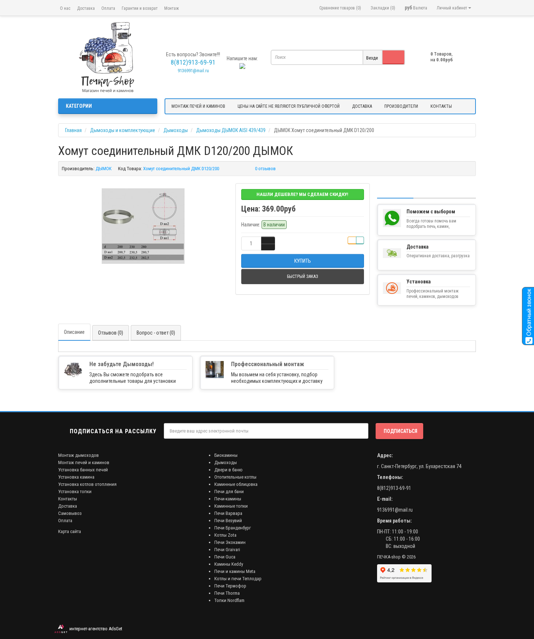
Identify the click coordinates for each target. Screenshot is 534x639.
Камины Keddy (228, 564)
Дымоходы (225, 462)
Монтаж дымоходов (78, 455)
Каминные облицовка (236, 484)
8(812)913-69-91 (394, 488)
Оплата (108, 8)
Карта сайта (69, 531)
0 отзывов (265, 168)
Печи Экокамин (230, 542)
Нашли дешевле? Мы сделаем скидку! (302, 194)
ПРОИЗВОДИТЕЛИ (401, 106)
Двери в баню (228, 469)
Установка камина (76, 477)
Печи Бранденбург (232, 528)
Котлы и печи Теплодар (238, 578)
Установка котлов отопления (87, 484)
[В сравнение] (360, 240)
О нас (65, 8)
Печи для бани (229, 491)
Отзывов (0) (110, 333)
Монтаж (171, 8)
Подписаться (400, 431)
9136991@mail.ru (193, 70)
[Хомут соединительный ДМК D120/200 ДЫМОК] (143, 226)
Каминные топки (231, 506)
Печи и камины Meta (234, 571)
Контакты (67, 498)
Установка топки (75, 491)
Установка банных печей (83, 469)
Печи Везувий (228, 520)
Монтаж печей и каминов (83, 462)
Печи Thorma (227, 593)
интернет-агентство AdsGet (94, 628)
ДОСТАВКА (362, 106)
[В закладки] (352, 240)
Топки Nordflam (229, 600)
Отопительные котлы (235, 477)
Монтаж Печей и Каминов (198, 106)
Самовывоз (70, 513)
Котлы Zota (225, 535)
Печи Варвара (228, 513)
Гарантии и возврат (140, 8)
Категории (79, 106)
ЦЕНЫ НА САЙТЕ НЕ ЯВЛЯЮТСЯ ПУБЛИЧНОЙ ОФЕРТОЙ (289, 106)
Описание (74, 332)
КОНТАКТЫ (441, 106)
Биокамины (226, 455)
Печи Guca (224, 557)
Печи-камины (227, 498)
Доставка (86, 8)
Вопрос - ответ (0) (156, 333)
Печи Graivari (227, 549)
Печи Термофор (230, 586)
